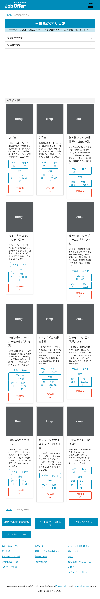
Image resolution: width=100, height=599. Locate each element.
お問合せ (72, 567)
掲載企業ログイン (10, 546)
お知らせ (39, 546)
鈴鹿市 (85, 271)
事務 (80, 476)
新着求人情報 (41, 556)
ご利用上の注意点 (10, 561)
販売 (20, 269)
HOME (9, 15)
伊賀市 (85, 369)
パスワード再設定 (10, 567)
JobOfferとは (41, 561)
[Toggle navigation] (90, 5)
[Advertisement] (50, 73)
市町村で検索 (16, 37)
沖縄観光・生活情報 (16, 534)
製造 (80, 177)
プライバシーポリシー (78, 572)
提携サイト (73, 551)
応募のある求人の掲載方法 (47, 551)
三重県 (14, 164)
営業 (50, 377)
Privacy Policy (61, 585)
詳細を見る (20, 189)
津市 (25, 264)
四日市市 (25, 164)
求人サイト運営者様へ (78, 546)
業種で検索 (15, 44)
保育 (20, 170)
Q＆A (70, 556)
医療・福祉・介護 (80, 278)
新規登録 (6, 551)
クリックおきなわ (83, 521)
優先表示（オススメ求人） (80, 561)
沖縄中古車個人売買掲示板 (16, 521)
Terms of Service (81, 585)
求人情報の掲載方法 (11, 556)
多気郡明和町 (54, 371)
